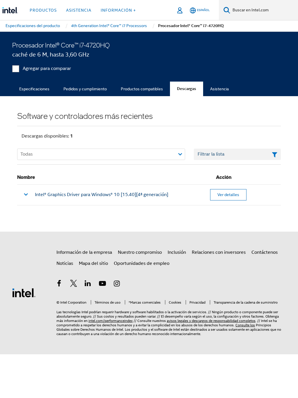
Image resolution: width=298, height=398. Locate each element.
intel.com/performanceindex (110, 320)
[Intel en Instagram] (117, 284)
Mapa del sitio (93, 263)
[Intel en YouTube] (102, 284)
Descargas (186, 88)
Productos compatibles (142, 88)
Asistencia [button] (78, 10)
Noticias (64, 263)
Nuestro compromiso (140, 252)
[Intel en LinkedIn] (88, 284)
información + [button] (118, 10)
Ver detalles (228, 194)
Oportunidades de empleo (141, 263)
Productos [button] (43, 10)
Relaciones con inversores (219, 252)
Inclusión (177, 252)
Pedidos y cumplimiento (85, 88)
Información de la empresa (84, 252)
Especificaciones (34, 88)
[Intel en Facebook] (59, 284)
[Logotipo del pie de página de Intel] (24, 292)
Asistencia (219, 88)
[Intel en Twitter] (74, 284)
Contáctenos (264, 252)
